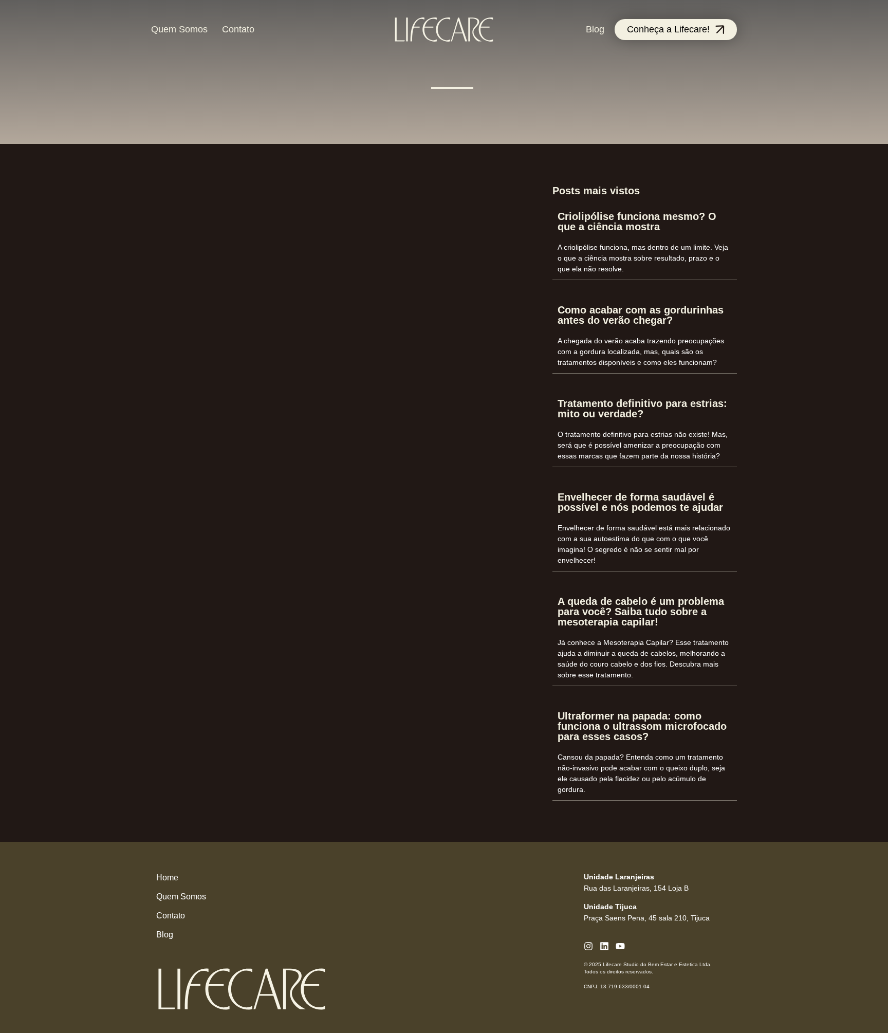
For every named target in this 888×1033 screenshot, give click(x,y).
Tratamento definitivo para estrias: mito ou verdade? (642, 408)
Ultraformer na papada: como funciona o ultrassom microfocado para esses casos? (642, 726)
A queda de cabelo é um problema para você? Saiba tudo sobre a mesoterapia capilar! (641, 612)
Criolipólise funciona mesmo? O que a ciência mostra (637, 221)
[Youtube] (620, 946)
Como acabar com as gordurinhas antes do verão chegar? (641, 315)
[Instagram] (588, 946)
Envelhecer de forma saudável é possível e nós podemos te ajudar (640, 502)
